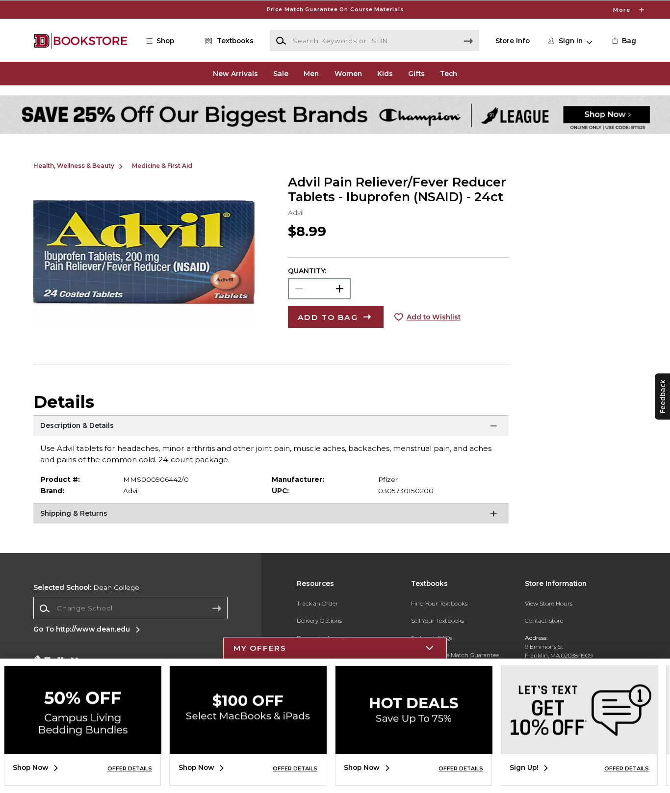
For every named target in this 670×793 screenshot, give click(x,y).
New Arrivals (235, 74)
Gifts (416, 74)
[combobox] (130, 608)
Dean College (86, 587)
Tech (448, 74)
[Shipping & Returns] (271, 515)
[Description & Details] (271, 427)
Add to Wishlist (434, 317)
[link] (623, 41)
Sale (280, 74)
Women (348, 74)
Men (311, 74)
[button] (335, 9)
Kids (385, 74)
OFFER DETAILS (129, 768)
